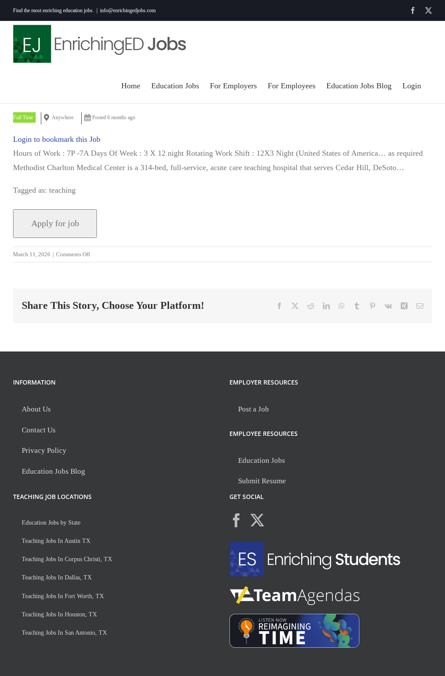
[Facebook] (236, 520)
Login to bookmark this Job (56, 139)
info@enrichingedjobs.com (128, 10)
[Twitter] (257, 520)
